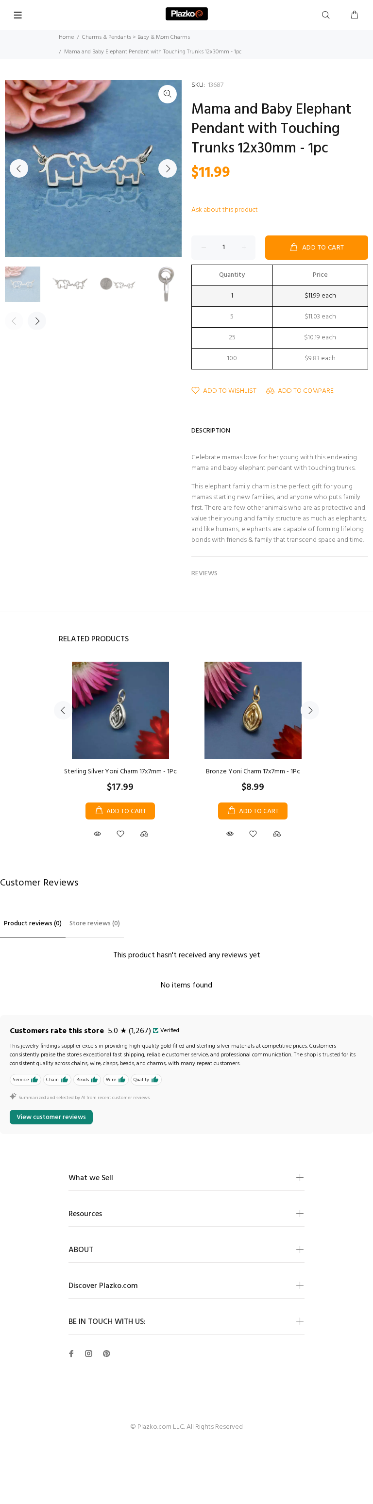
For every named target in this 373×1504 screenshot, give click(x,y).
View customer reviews (51, 1117)
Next (167, 168)
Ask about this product (224, 210)
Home (66, 37)
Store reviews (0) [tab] (94, 923)
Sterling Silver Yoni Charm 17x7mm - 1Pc (120, 771)
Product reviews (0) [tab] (33, 923)
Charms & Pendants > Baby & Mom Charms (136, 37)
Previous (19, 168)
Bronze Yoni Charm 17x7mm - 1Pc (253, 771)
